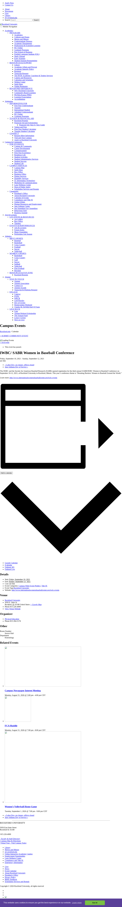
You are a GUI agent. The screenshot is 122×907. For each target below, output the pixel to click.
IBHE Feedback (11, 879)
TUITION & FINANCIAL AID (22, 118)
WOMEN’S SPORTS (18, 253)
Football (17, 247)
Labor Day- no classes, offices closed (19, 365)
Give (6, 13)
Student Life (19, 163)
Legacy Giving (20, 318)
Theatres (17, 223)
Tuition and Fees (20, 127)
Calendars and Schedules (23, 80)
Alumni (7, 277)
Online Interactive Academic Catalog (19, 854)
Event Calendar (10, 871)
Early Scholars (19, 58)
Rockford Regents (21, 275)
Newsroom (9, 11)
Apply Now (9, 3)
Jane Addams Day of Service (16, 367)
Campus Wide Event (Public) (30, 586)
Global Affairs (19, 202)
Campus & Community (13, 142)
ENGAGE (14, 292)
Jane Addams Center (22, 206)
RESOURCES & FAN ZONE (21, 273)
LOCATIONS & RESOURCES (22, 217)
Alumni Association (21, 283)
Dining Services (20, 176)
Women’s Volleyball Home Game (21, 806)
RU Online (18, 48)
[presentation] (43, 686)
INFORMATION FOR (18, 103)
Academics (9, 31)
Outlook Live (10, 569)
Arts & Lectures (11, 215)
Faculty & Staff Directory (10, 839)
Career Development (22, 148)
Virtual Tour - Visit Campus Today (13, 843)
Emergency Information (14, 863)
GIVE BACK (15, 309)
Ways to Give (19, 320)
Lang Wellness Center (22, 185)
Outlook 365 (9, 567)
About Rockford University (24, 196)
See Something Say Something (26, 208)
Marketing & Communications (25, 183)
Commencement (20, 151)
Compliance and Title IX (23, 200)
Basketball (18, 243)
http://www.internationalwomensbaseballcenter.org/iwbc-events (33, 378)
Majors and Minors (21, 39)
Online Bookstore (21, 86)
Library (7, 16)
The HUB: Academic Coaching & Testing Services (33, 76)
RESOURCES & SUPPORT (21, 63)
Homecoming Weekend (23, 305)
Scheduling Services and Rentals (26, 189)
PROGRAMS (15, 33)
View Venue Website (12, 609)
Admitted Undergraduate (23, 112)
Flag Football (19, 268)
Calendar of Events (21, 198)
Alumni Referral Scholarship (25, 313)
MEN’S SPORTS (16, 238)
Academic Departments (23, 43)
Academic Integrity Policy (24, 69)
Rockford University (21, 588)
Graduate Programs (21, 50)
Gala (16, 311)
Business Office (20, 174)
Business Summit (20, 213)
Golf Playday (19, 301)
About (7, 9)
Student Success (20, 161)
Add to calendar (6, 473)
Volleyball (18, 251)
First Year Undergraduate (23, 106)
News (7, 869)
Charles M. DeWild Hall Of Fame (27, 307)
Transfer (17, 108)
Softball (17, 264)
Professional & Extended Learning (27, 46)
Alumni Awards (20, 288)
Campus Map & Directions (10, 841)
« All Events (4, 342)
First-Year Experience (22, 153)
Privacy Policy (10, 877)
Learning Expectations (22, 97)
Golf (16, 260)
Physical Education (12, 619)
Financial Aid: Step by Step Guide (32, 125)
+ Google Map (36, 605)
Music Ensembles (21, 232)
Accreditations (19, 99)
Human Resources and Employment (27, 204)
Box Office (18, 172)
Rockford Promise (21, 121)
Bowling (17, 271)
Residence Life (20, 155)
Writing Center (19, 82)
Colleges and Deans (21, 37)
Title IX (44, 586)
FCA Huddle (11, 725)
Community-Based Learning (25, 93)
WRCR (17, 298)
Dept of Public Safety (22, 187)
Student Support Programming (25, 61)
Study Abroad (19, 56)
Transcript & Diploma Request (25, 290)
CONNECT (14, 133)
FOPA (16, 296)
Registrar (17, 71)
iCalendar (8, 565)
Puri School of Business (23, 52)
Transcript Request (21, 73)
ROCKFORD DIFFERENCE (21, 88)
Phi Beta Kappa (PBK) (23, 95)
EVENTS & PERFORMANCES (22, 226)
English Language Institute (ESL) (27, 54)
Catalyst (17, 294)
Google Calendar (11, 563)
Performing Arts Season (23, 234)
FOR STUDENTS (17, 144)
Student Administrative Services (26, 159)
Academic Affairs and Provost (25, 67)
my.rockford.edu (11, 18)
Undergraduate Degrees (23, 41)
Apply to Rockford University (25, 140)
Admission (9, 101)
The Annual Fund (21, 316)
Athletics (8, 236)
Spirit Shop (18, 84)
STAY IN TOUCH (17, 279)
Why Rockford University (24, 91)
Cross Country (19, 245)
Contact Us (9, 5)
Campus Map (19, 168)
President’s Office (21, 193)
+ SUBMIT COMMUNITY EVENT (14, 336)
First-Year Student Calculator (25, 129)
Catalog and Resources (23, 78)
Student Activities (21, 157)
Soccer (16, 249)
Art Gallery (18, 219)
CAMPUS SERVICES (18, 166)
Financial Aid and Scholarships (26, 123)
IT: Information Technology (24, 181)
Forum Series (19, 230)
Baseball (17, 241)
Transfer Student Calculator (24, 131)
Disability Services (21, 178)
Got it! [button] (94, 903)
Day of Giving (19, 303)
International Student (22, 110)
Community (14, 191)
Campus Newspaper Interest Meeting (23, 690)
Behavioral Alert (20, 211)
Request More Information (24, 136)
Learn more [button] (77, 903)
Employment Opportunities (15, 856)
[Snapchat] (6, 897)
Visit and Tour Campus (23, 138)
